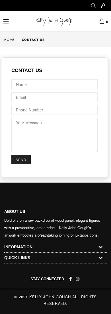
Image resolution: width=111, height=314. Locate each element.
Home (9, 39)
